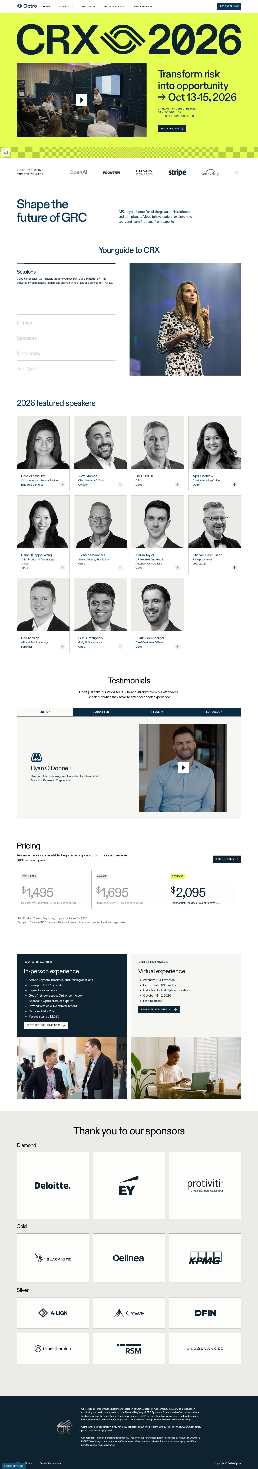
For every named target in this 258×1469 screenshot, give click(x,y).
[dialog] (14, 1466)
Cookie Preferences (50, 1463)
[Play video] (81, 100)
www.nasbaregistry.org (178, 1419)
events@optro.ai (103, 1430)
